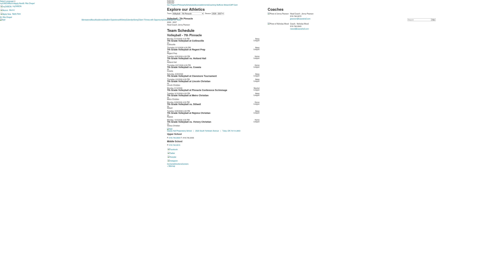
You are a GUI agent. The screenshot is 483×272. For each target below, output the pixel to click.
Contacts (170, 164)
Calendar (129, 19)
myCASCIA (4, 3)
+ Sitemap (171, 166)
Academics (99, 19)
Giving (135, 19)
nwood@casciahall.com (299, 28)
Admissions (86, 19)
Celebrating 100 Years (172, 19)
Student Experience (111, 19)
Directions (178, 164)
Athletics (122, 19)
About (93, 19)
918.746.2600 (174, 137)
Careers (185, 164)
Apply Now (18, 3)
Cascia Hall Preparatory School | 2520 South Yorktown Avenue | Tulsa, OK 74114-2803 (203, 130)
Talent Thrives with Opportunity (150, 19)
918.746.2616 (174, 145)
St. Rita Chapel (29, 3)
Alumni (11, 3)
